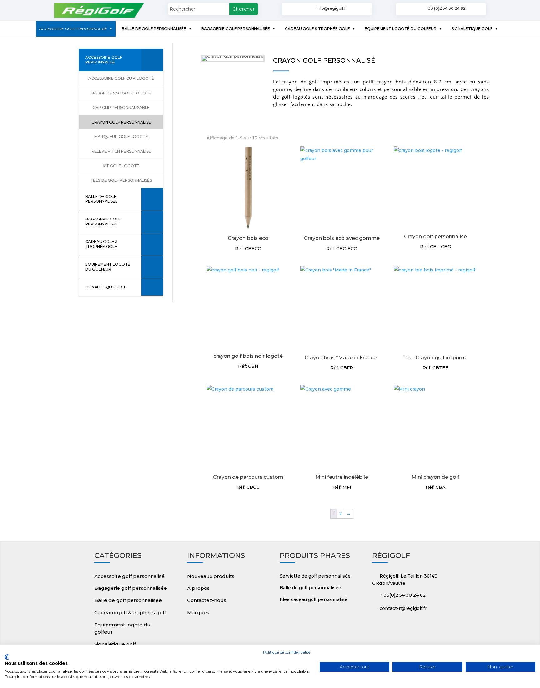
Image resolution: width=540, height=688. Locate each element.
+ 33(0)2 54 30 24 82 (403, 595)
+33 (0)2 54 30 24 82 (446, 8)
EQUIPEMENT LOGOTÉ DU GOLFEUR (401, 28)
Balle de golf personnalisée (128, 600)
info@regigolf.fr (332, 8)
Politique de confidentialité (286, 652)
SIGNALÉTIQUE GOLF (472, 28)
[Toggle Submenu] (152, 60)
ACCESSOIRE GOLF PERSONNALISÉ (73, 28)
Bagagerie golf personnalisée (130, 588)
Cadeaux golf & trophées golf (130, 612)
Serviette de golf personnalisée (315, 576)
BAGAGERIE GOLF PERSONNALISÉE (235, 28)
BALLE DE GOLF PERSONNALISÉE (154, 28)
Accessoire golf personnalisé (129, 576)
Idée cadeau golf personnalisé (314, 599)
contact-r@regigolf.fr (403, 608)
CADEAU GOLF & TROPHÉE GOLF (317, 28)
